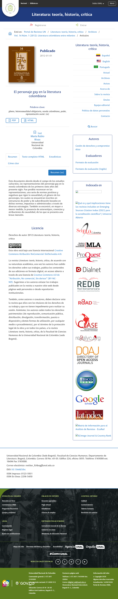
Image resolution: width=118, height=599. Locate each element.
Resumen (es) (57, 172)
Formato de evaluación (87, 162)
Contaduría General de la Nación (54, 526)
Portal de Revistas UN (35, 32)
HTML (31, 120)
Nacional (24, 3)
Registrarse (40, 25)
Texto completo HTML (33, 157)
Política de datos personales (96, 111)
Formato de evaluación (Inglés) (91, 169)
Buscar (93, 126)
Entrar (83, 25)
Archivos (92, 32)
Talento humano (87, 509)
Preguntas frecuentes (10, 509)
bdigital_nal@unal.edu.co (77, 582)
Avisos (106, 83)
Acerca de (105, 89)
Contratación (7, 526)
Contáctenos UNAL (9, 505)
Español (105, 55)
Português (104, 67)
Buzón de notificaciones (11, 534)
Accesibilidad (58, 547)
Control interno (87, 505)
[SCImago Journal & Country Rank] (93, 436)
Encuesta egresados (49, 501)
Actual (106, 73)
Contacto (105, 116)
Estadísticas (55, 157)
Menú (112, 3)
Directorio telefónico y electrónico (38, 547)
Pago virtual (46, 505)
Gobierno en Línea (48, 530)
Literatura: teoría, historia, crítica (62, 14)
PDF (14, 120)
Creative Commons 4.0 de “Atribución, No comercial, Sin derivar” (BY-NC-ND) (34, 278)
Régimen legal (7, 530)
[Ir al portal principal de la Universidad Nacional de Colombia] (10, 8)
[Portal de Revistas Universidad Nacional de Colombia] (10, 34)
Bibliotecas (34, 3)
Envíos (106, 100)
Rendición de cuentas (89, 512)
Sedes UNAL (97, 3)
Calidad (84, 501)
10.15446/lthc (18, 469)
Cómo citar (13, 163)
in (58, 562)
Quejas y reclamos (9, 512)
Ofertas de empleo (49, 512)
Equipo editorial (102, 105)
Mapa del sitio (18, 547)
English (106, 61)
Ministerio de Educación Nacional (54, 534)
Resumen (12, 157)
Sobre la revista (102, 94)
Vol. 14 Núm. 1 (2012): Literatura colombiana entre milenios (44, 35)
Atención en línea (8, 501)
